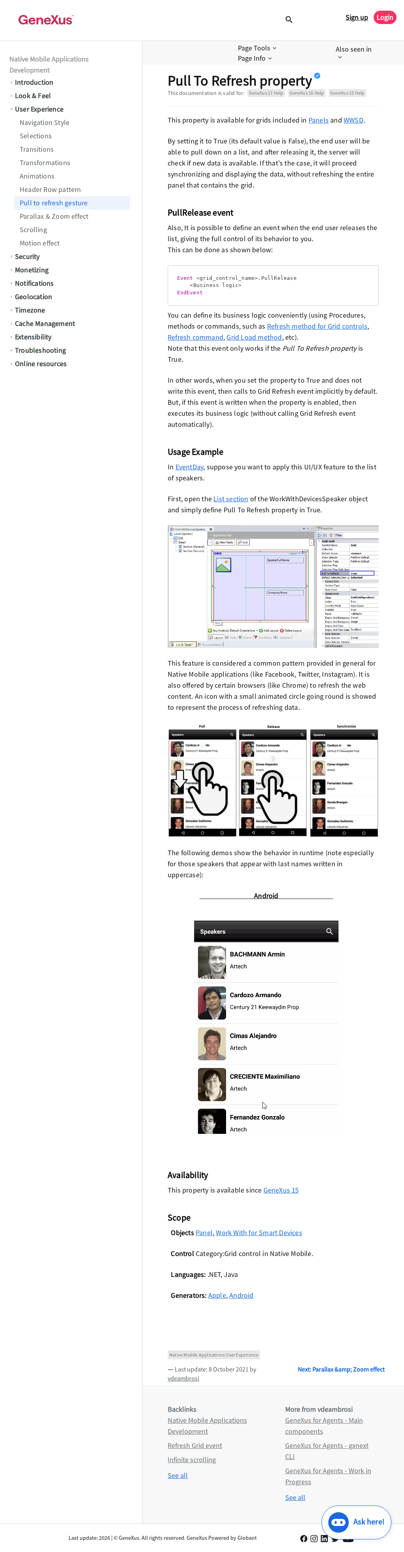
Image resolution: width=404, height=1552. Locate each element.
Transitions (37, 149)
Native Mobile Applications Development (49, 64)
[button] (258, 48)
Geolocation (33, 296)
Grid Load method (254, 337)
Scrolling (33, 229)
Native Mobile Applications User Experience (213, 1355)
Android (241, 1295)
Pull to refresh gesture (54, 202)
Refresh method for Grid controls (317, 326)
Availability (188, 1174)
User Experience (39, 109)
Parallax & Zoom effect (54, 216)
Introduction (34, 82)
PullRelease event (200, 212)
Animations (37, 176)
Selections (36, 135)
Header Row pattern (50, 189)
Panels (319, 120)
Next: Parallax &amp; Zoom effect (341, 1369)
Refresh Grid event (195, 1445)
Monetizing (32, 269)
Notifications (34, 283)
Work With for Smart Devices (259, 1232)
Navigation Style (44, 122)
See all (178, 1475)
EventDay (190, 466)
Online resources (41, 363)
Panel (204, 1232)
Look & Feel (33, 95)
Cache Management (45, 323)
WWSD (353, 120)
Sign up (357, 17)
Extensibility (33, 336)
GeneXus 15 (281, 1190)
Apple (217, 1295)
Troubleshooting (40, 350)
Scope (179, 1217)
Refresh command (195, 337)
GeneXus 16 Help (307, 93)
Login (385, 17)
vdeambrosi (183, 1378)
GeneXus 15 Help (347, 93)
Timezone (30, 309)
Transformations (45, 162)
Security (27, 256)
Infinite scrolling (192, 1459)
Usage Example (196, 451)
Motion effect (40, 243)
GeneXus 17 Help (266, 93)
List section (230, 498)
